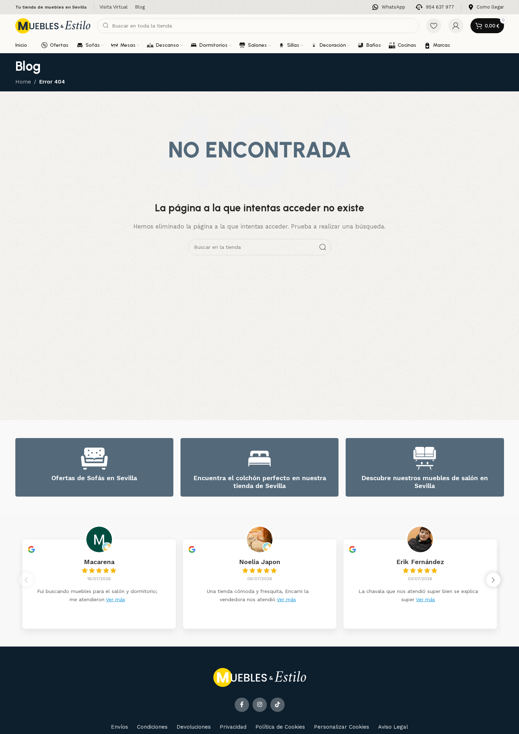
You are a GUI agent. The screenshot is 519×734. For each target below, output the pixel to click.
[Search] (323, 247)
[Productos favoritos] (434, 26)
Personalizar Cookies (341, 727)
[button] (493, 580)
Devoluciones (194, 727)
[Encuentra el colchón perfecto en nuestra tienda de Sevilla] (259, 458)
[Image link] (259, 677)
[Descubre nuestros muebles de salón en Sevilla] (424, 458)
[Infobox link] (388, 7)
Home (23, 82)
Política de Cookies (280, 727)
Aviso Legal (393, 727)
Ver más (115, 599)
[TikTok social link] (277, 705)
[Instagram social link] (260, 705)
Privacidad (233, 727)
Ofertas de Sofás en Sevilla (94, 478)
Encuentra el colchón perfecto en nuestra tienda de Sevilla (259, 481)
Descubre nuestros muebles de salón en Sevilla (424, 481)
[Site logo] (52, 25)
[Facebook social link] (242, 705)
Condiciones (152, 727)
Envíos (119, 727)
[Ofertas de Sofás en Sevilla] (94, 458)
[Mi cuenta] (456, 26)
